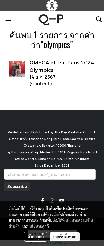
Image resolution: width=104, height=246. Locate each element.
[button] (97, 19)
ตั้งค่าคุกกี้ (36, 236)
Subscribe (17, 186)
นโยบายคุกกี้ (39, 226)
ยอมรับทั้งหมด (65, 236)
